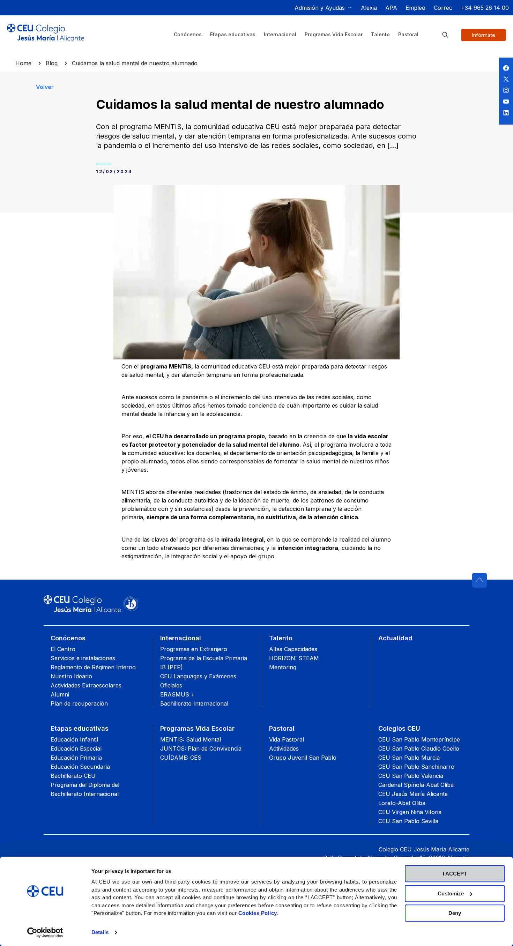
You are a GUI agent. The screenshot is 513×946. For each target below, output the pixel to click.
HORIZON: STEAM (294, 658)
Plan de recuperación (79, 703)
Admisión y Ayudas (320, 7)
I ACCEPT (455, 874)
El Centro (63, 649)
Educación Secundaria (80, 766)
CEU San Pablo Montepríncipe (419, 739)
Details (100, 932)
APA (391, 7)
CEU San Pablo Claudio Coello (418, 748)
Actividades (284, 748)
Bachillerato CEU (73, 775)
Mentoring (282, 667)
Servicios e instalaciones (83, 658)
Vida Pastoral (286, 739)
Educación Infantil (74, 739)
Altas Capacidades (293, 649)
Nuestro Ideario (71, 676)
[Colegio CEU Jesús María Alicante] (45, 37)
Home (23, 63)
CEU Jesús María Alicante (413, 793)
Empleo (415, 7)
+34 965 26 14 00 (485, 7)
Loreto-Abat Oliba (401, 802)
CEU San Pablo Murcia (409, 757)
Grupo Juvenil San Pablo (302, 757)
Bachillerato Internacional (194, 703)
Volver (45, 86)
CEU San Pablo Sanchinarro (416, 766)
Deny (454, 913)
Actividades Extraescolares (86, 685)
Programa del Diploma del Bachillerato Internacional (85, 789)
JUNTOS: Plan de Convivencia (200, 748)
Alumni (60, 694)
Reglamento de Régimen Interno (93, 667)
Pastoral (282, 728)
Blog (52, 63)
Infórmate (483, 35)
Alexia (369, 7)
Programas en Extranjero (193, 649)
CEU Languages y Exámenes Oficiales (198, 681)
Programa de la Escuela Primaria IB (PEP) (203, 663)
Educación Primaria (76, 757)
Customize (451, 893)
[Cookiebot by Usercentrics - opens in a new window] (45, 932)
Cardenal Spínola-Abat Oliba (416, 784)
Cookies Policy (257, 913)
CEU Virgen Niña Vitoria (409, 812)
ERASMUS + (177, 694)
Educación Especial (76, 748)
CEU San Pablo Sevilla (408, 821)
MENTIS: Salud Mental (190, 739)
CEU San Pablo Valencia (410, 775)
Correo (443, 7)
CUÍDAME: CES (180, 757)
